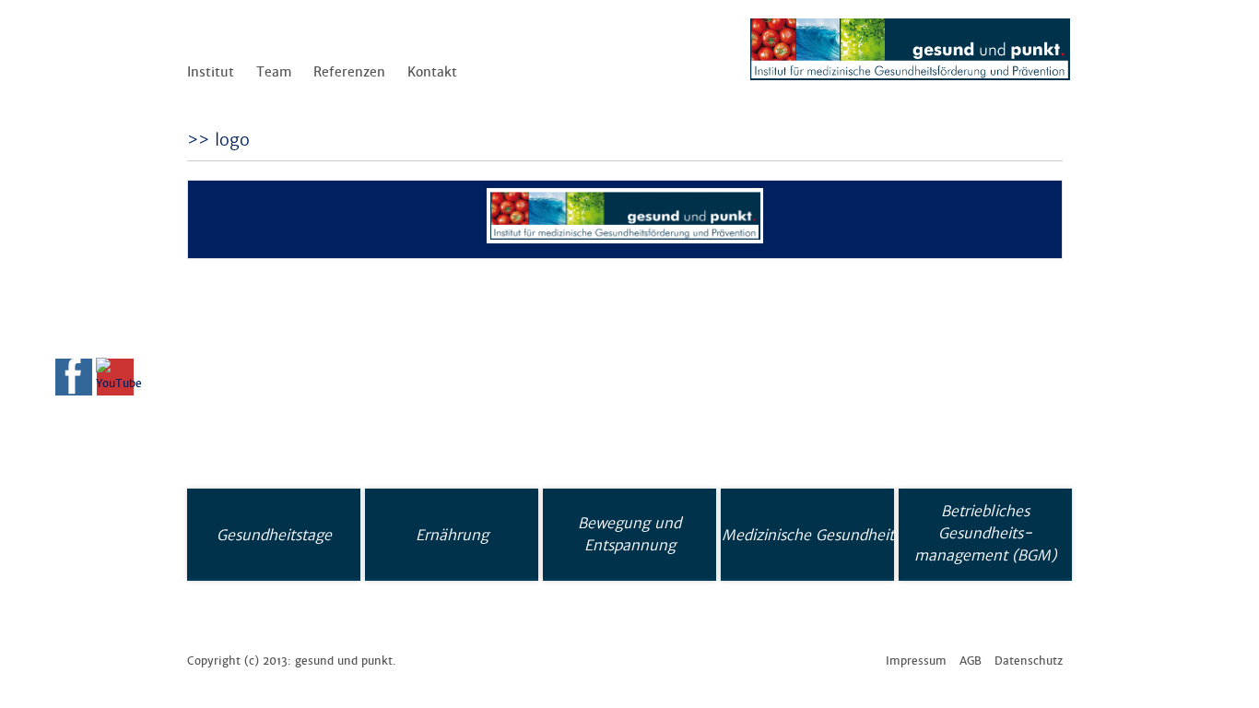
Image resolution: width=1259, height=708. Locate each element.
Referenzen (349, 72)
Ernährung (452, 534)
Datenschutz (1028, 661)
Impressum (916, 661)
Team (273, 72)
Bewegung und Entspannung (629, 533)
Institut (210, 72)
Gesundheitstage (274, 534)
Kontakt (432, 72)
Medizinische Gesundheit (808, 534)
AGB (970, 661)
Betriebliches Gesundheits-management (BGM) (985, 533)
